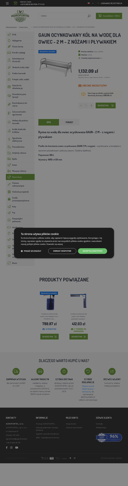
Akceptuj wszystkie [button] (92, 251)
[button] (31, 251)
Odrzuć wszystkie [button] (62, 251)
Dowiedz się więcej (54, 244)
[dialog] (64, 243)
